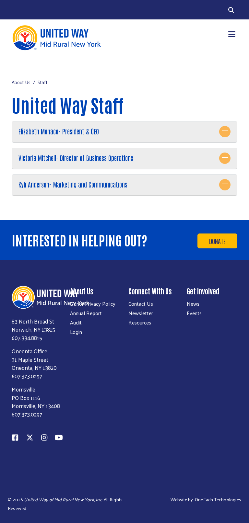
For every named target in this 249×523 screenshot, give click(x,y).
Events (194, 313)
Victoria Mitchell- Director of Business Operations (75, 157)
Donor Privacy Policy (92, 303)
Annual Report (86, 313)
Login (76, 331)
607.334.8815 (27, 338)
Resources (139, 322)
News (193, 303)
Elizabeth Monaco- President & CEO (58, 131)
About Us (21, 82)
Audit (76, 322)
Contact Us (140, 303)
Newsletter (140, 313)
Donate (217, 241)
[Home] (66, 37)
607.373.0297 (27, 376)
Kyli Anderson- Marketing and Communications (72, 184)
